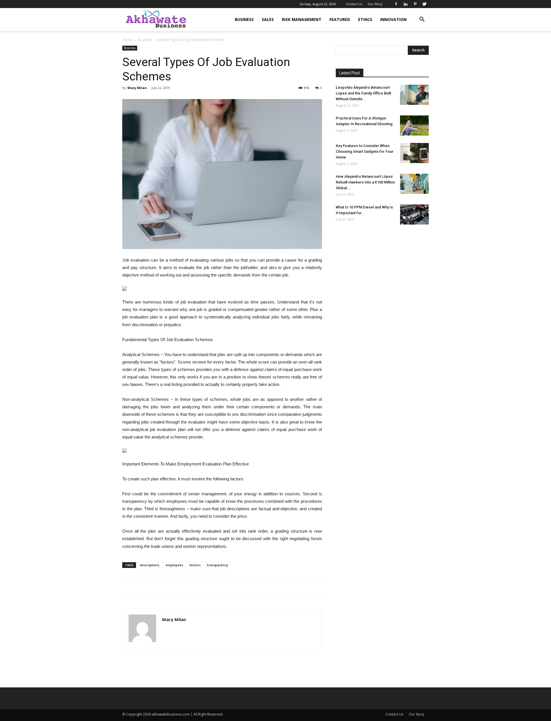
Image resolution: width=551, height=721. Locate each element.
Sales (268, 19)
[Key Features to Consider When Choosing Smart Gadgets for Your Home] (414, 153)
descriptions (149, 565)
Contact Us (354, 4)
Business (244, 19)
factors (195, 565)
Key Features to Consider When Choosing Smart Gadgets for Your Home (364, 151)
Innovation (393, 19)
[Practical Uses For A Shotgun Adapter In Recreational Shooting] (414, 125)
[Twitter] (424, 4)
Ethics (365, 19)
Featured (339, 19)
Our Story (375, 4)
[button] (422, 20)
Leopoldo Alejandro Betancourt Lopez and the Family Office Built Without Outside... (363, 93)
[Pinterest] (415, 4)
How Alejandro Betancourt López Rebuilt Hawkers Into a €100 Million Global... (365, 182)
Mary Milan (137, 88)
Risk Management (301, 19)
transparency (217, 565)
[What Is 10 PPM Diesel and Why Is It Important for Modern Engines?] (414, 214)
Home (127, 39)
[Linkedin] (405, 4)
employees (174, 565)
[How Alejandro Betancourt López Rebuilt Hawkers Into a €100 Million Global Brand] (414, 184)
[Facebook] (396, 4)
